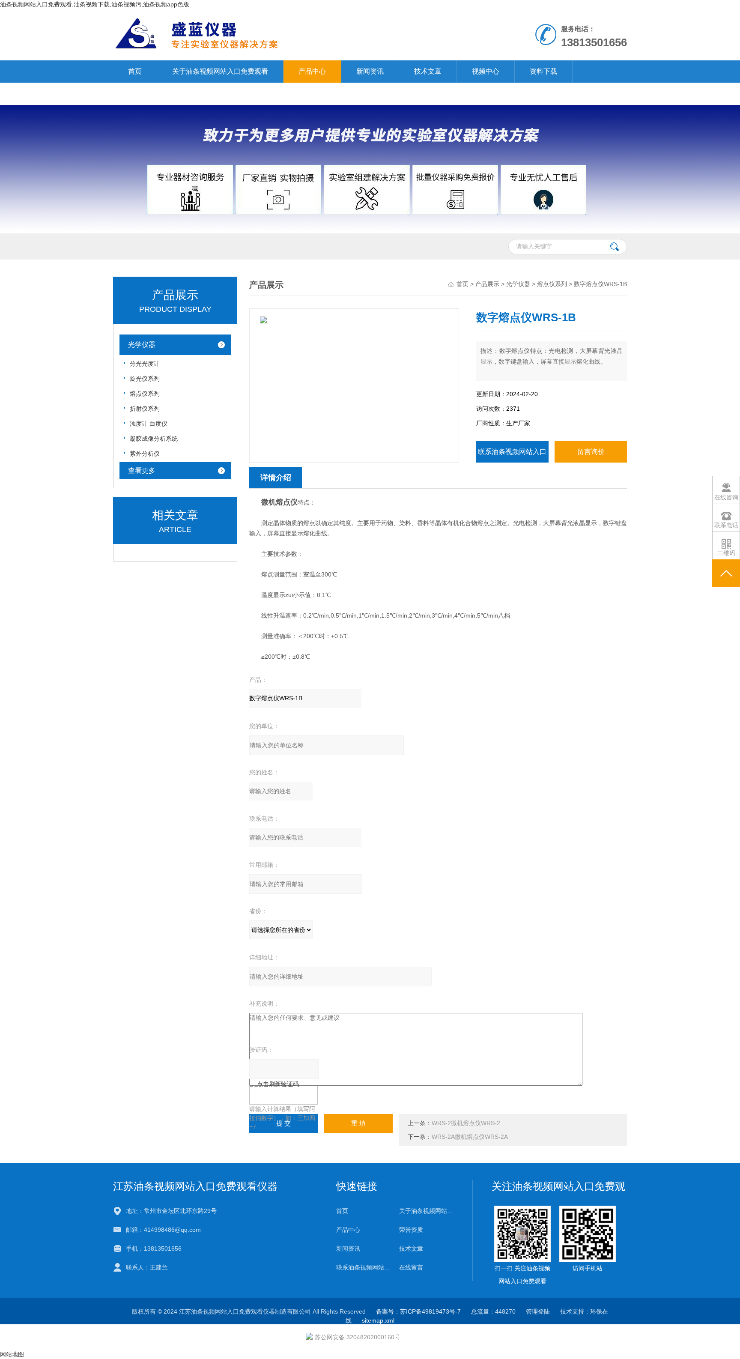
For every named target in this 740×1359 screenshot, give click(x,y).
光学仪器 (141, 344)
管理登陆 (538, 1311)
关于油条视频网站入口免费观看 (220, 71)
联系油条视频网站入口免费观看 (176, 93)
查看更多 (141, 470)
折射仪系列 (145, 408)
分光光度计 (145, 363)
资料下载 (543, 71)
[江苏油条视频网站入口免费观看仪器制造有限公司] (271, 17)
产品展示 (487, 284)
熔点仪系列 (145, 393)
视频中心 (485, 71)
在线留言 (268, 93)
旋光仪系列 (145, 378)
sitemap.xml (378, 1320)
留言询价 (591, 451)
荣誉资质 (411, 1229)
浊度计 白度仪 (148, 423)
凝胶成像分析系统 (154, 438)
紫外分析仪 (145, 453)
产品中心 (312, 71)
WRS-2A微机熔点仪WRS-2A (470, 1136)
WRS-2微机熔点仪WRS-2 (466, 1123)
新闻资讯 (370, 71)
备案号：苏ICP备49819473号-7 (418, 1311)
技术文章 (428, 71)
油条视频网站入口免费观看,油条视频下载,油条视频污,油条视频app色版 (94, 4)
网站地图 (12, 1354)
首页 (135, 71)
